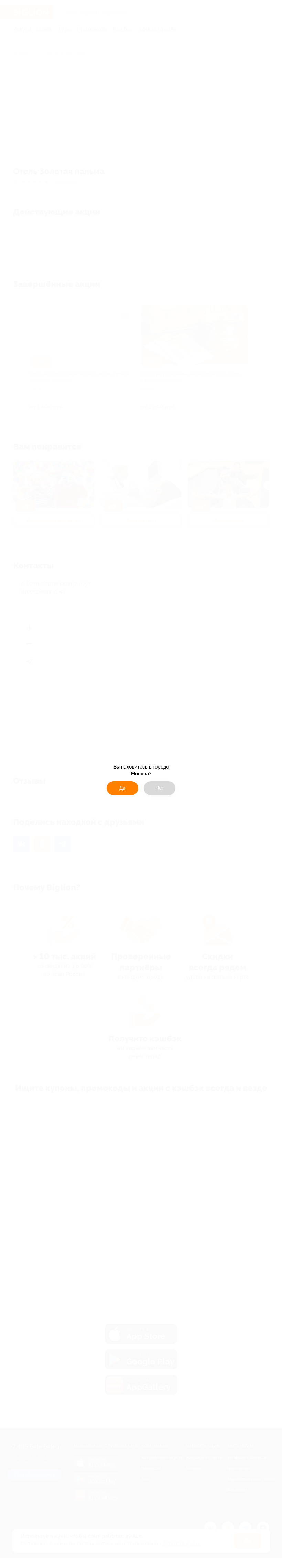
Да (122, 788)
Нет (159, 788)
